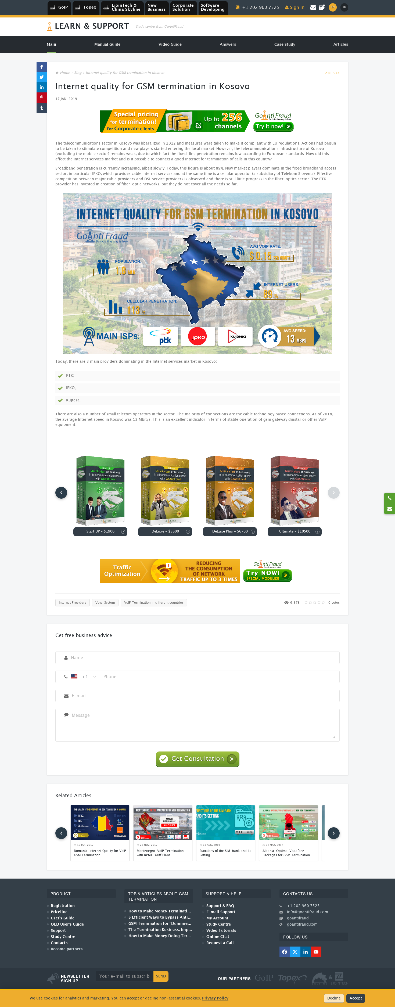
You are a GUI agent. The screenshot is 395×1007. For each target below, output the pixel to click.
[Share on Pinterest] (42, 97)
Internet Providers (72, 602)
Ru (344, 7)
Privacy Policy (215, 998)
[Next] (334, 833)
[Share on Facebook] (42, 67)
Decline (334, 998)
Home (65, 73)
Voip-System (105, 602)
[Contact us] (389, 509)
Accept (356, 998)
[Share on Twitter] (42, 77)
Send (161, 976)
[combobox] (84, 677)
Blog (77, 73)
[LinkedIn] (305, 952)
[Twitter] (295, 952)
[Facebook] (284, 952)
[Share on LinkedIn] (42, 87)
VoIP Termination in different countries (154, 602)
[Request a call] (389, 498)
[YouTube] (316, 952)
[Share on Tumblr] (42, 108)
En (333, 7)
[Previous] (61, 493)
